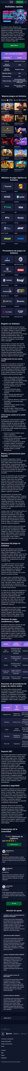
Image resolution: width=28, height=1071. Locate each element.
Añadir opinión (14, 844)
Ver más (14, 903)
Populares (3, 100)
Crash (16, 100)
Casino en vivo (11, 100)
